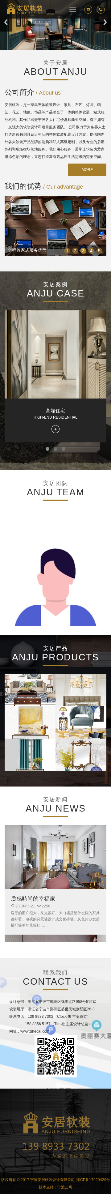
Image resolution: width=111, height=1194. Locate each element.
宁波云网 (64, 1187)
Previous (6, 22)
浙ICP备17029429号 (93, 1180)
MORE (87, 170)
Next (105, 22)
